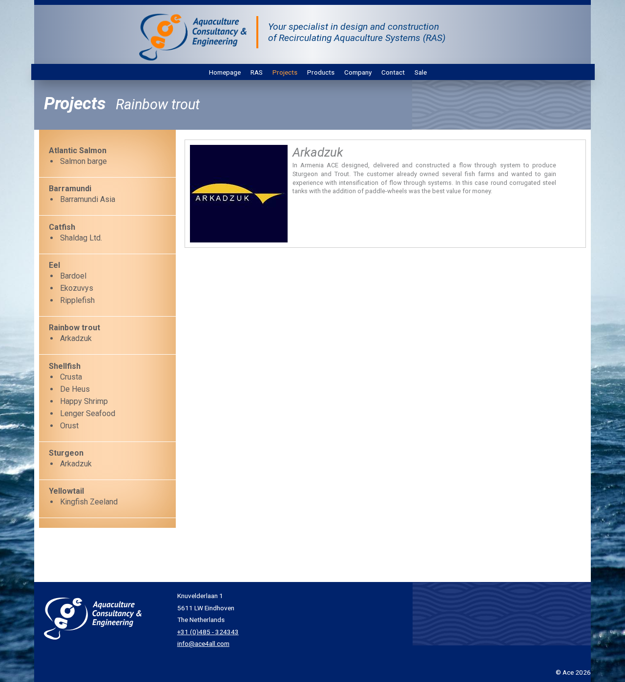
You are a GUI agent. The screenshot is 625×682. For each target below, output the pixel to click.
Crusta (71, 376)
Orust (69, 425)
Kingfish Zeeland (89, 501)
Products (320, 72)
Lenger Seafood (87, 413)
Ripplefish (77, 300)
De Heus (75, 389)
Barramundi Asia (87, 199)
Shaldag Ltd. (81, 237)
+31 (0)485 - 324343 (208, 632)
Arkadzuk (76, 338)
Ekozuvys (76, 288)
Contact (393, 72)
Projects (284, 72)
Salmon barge (83, 161)
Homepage (225, 72)
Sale (421, 72)
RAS (256, 72)
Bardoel (73, 276)
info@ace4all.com (203, 643)
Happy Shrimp (84, 401)
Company (358, 72)
